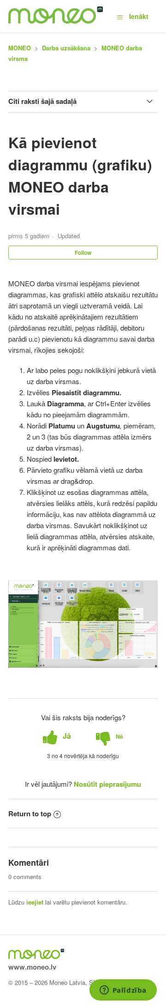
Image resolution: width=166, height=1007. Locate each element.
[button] (120, 16)
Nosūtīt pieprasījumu (107, 784)
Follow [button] (83, 252)
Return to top (29, 813)
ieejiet (34, 902)
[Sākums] (55, 21)
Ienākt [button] (138, 16)
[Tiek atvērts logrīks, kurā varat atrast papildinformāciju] (123, 990)
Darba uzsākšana (66, 47)
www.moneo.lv (32, 967)
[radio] (57, 736)
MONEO (19, 47)
